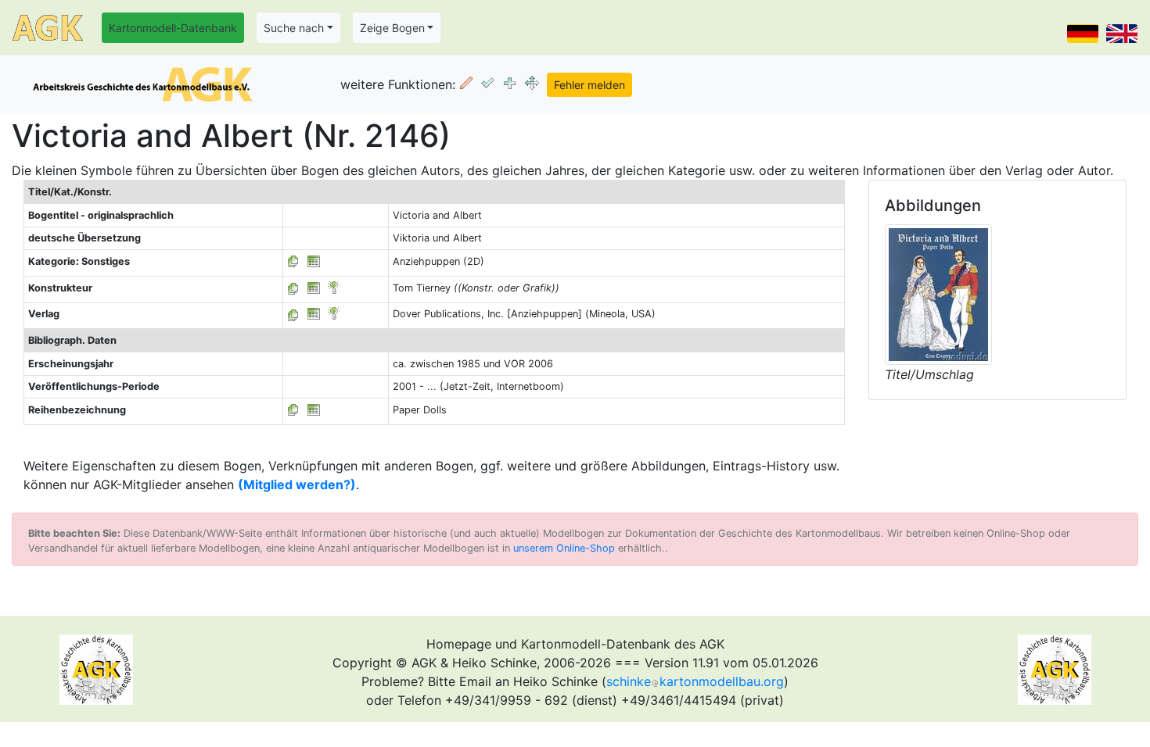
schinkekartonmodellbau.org (695, 681)
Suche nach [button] (294, 27)
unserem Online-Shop (564, 548)
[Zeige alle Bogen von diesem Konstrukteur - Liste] (293, 288)
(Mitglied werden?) (297, 484)
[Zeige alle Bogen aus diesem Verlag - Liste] (293, 314)
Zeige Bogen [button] (392, 27)
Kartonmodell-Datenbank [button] (173, 27)
